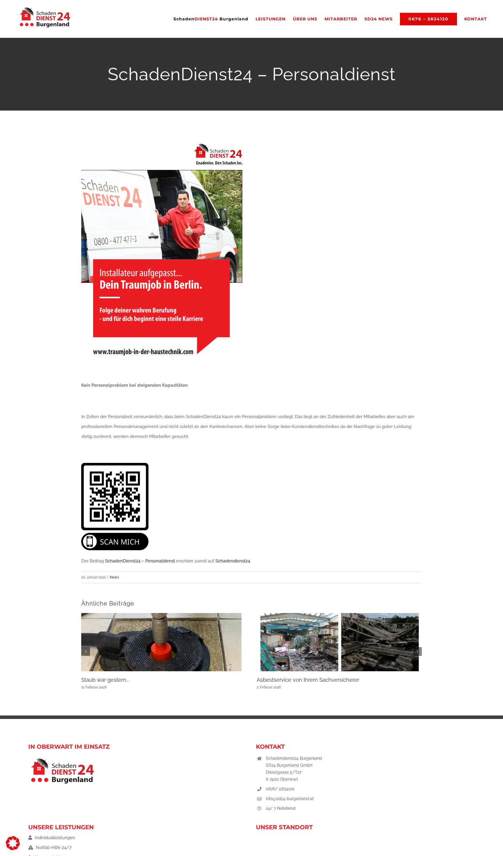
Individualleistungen (54, 837)
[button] (85, 651)
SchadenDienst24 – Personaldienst (140, 561)
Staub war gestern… (105, 680)
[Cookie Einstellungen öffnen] (13, 848)
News (114, 577)
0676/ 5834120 (280, 788)
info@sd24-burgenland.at (290, 798)
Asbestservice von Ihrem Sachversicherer (308, 680)
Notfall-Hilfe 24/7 (53, 847)
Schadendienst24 (232, 561)
